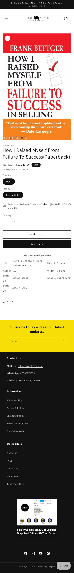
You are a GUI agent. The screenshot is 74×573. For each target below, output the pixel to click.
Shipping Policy (15, 415)
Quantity (7, 215)
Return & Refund (16, 408)
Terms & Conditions (18, 423)
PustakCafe (12, 194)
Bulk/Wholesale (15, 431)
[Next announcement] (67, 4)
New (8, 181)
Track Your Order (16, 483)
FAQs (9, 460)
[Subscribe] (63, 341)
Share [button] (10, 301)
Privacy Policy (14, 400)
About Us (12, 452)
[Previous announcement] (6, 4)
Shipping (6, 169)
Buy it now (37, 244)
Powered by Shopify (46, 566)
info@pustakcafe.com (30, 366)
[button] (7, 18)
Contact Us (13, 468)
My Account (13, 476)
